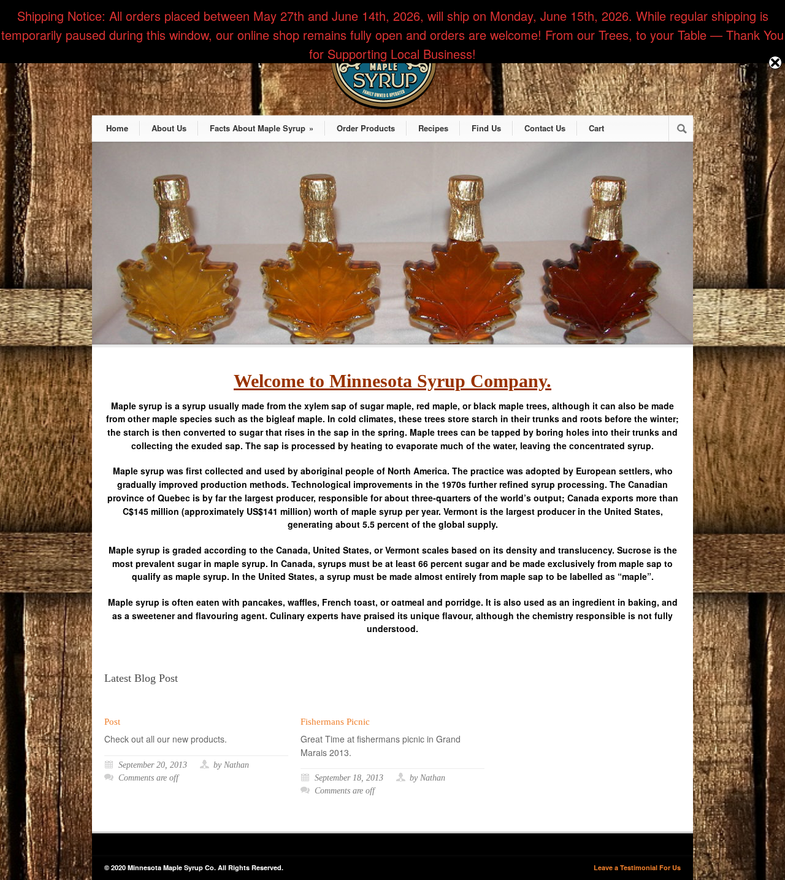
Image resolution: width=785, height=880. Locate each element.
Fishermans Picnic (335, 722)
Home (117, 128)
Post (112, 722)
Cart (596, 128)
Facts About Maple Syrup (261, 128)
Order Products (366, 128)
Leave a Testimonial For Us (637, 867)
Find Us (486, 128)
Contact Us (544, 128)
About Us (168, 128)
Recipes (433, 128)
